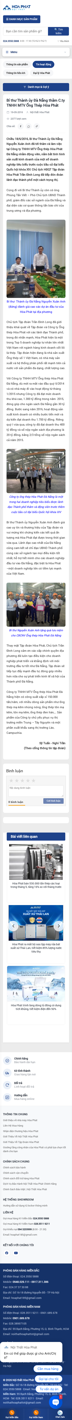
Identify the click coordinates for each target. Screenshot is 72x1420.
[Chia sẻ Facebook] (20, 126)
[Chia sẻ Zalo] (29, 126)
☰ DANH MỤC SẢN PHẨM (21, 19)
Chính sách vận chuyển (15, 1172)
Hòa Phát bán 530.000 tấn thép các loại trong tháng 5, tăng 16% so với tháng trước (36, 885)
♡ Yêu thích (63, 41)
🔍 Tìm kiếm (58, 31)
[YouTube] (16, 1253)
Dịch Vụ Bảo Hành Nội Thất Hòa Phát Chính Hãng (29, 1183)
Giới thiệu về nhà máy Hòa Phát (20, 1120)
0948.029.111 (21, 1282)
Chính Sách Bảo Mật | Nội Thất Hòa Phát (25, 1189)
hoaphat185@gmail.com (23, 1234)
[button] (13, 926)
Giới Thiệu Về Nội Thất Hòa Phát (20, 1136)
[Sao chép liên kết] (37, 126)
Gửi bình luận (53, 801)
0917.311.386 (39, 1282)
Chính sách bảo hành (14, 1167)
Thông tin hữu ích (15, 73)
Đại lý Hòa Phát (41, 73)
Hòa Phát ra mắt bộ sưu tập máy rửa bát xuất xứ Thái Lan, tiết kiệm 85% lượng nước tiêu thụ (36, 948)
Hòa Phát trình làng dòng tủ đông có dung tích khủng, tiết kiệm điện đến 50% (36, 1007)
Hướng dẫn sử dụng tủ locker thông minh (25, 1205)
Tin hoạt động (43, 64)
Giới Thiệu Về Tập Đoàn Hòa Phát (21, 1142)
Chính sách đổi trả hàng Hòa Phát (21, 1178)
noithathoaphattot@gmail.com (30, 1334)
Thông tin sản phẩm (17, 64)
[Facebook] (6, 1253)
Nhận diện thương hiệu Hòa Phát (20, 1131)
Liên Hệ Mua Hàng (13, 1125)
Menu (14, 52)
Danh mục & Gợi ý (38, 87)
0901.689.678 (21, 1318)
